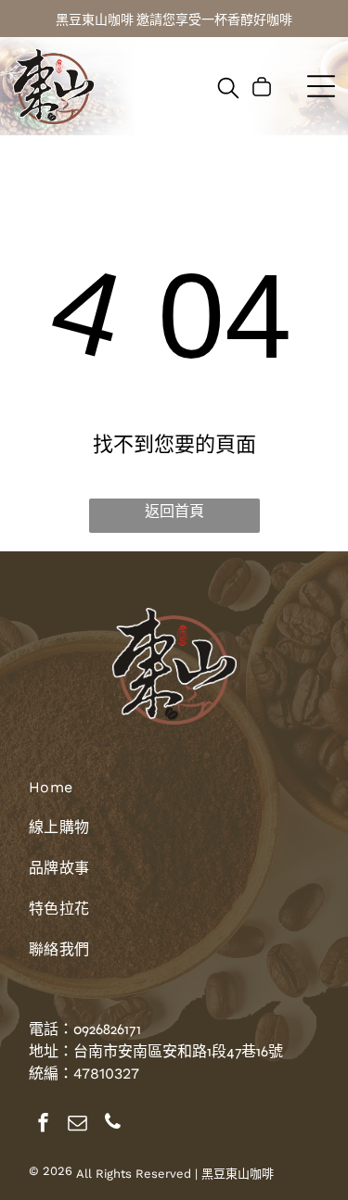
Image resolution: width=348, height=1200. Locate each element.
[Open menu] (321, 86)
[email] (78, 1124)
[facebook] (43, 1124)
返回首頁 (174, 511)
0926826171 (107, 1029)
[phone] (112, 1124)
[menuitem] (174, 796)
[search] (228, 89)
